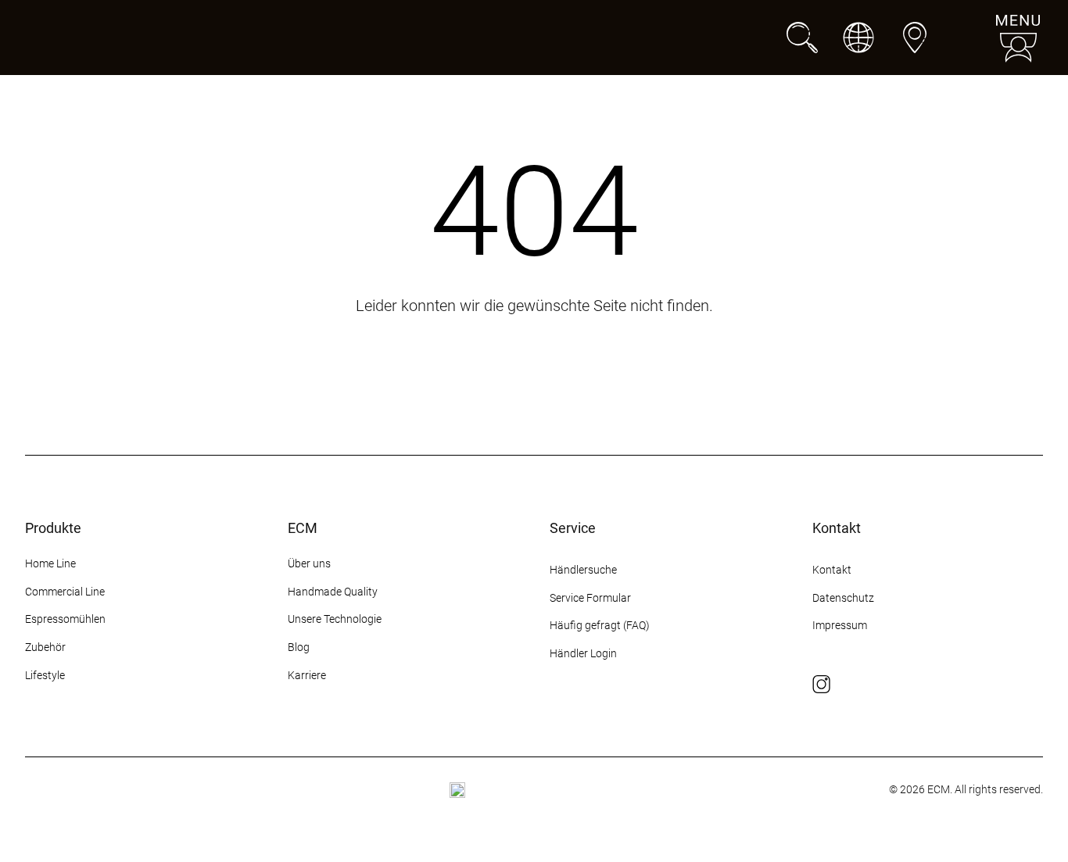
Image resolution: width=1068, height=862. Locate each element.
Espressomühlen (65, 619)
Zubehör (45, 647)
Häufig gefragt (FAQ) (600, 625)
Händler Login (583, 653)
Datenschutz (843, 598)
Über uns (309, 563)
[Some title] (457, 790)
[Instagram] (821, 684)
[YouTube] (906, 684)
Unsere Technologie (335, 619)
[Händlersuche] (914, 37)
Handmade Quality (333, 591)
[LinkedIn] (934, 684)
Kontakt (833, 569)
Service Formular (590, 598)
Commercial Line (65, 591)
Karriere (307, 675)
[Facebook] (849, 684)
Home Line (50, 563)
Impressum (839, 625)
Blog (299, 647)
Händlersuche (583, 569)
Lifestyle (45, 675)
